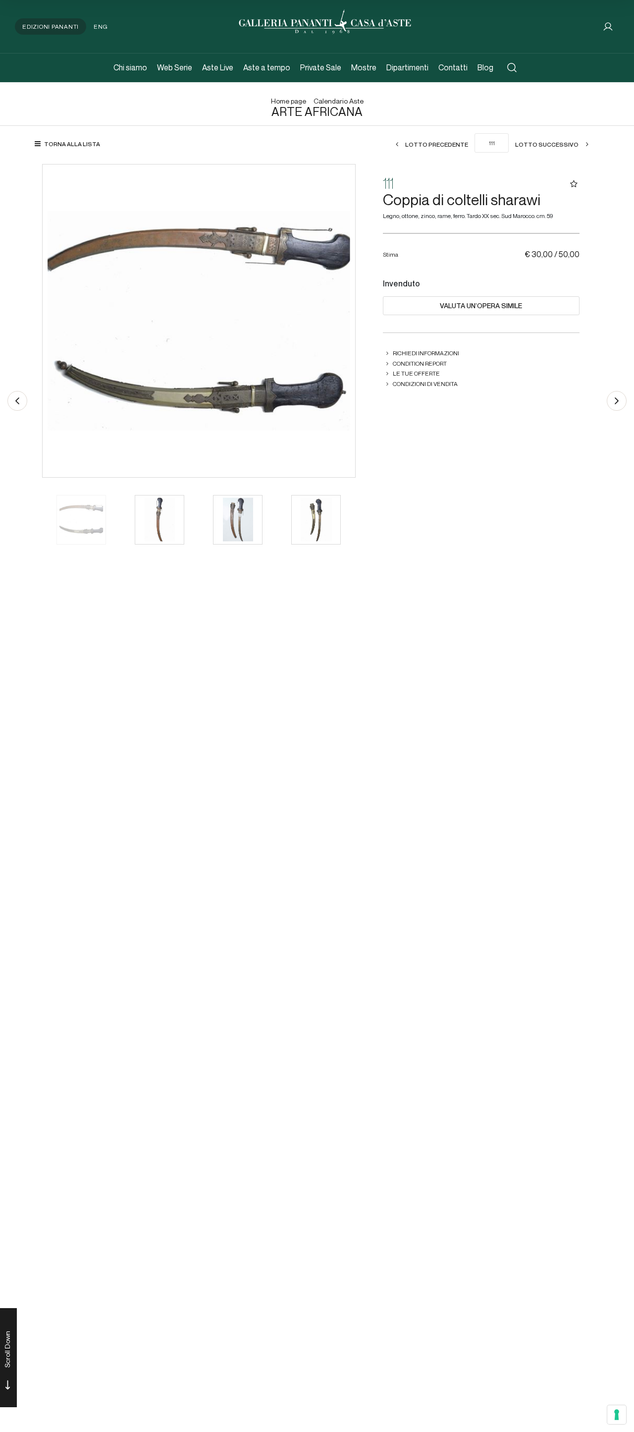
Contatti (453, 67)
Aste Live (217, 67)
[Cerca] (512, 67)
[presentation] (60, 321)
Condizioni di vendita (425, 383)
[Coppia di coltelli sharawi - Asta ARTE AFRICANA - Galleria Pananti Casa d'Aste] (199, 321)
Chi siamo (130, 67)
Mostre (363, 67)
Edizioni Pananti (50, 26)
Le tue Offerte (416, 373)
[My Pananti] (608, 26)
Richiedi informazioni (426, 353)
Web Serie (174, 67)
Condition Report (420, 363)
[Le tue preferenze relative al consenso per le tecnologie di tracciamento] (616, 1414)
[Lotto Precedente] (17, 401)
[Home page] (325, 20)
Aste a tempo (266, 67)
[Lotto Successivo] (617, 401)
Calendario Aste (339, 101)
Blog (485, 67)
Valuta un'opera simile (481, 305)
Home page (288, 101)
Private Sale (320, 67)
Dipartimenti (407, 67)
